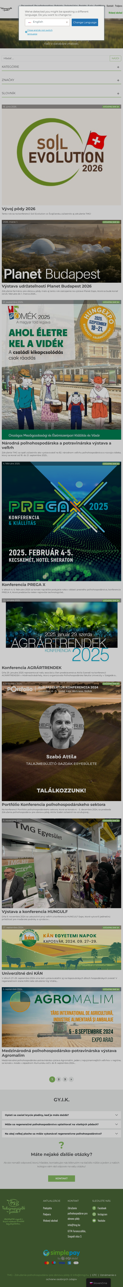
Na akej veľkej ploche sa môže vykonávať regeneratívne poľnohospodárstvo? (53, 1133)
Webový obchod (115, 12)
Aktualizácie (51, 1200)
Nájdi (115, 58)
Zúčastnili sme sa (111, 107)
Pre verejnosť (27, 6)
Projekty (82, 6)
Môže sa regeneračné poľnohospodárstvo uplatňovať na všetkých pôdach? (52, 1124)
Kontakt (110, 6)
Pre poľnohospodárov (43, 6)
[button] (118, 67)
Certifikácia (100, 6)
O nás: (90, 6)
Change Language (85, 22)
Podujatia (58, 6)
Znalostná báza (71, 6)
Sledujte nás (101, 1200)
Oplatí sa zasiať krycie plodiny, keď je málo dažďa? (37, 1115)
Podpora (118, 6)
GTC (94, 1275)
